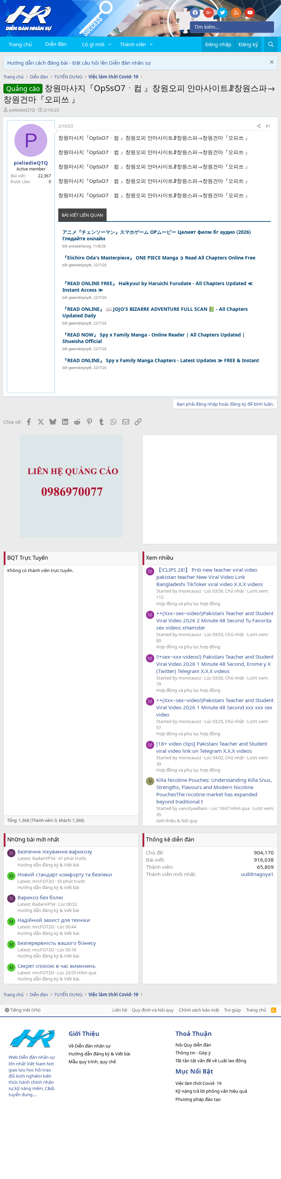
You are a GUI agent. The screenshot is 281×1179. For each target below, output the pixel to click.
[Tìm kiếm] (271, 44)
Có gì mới (93, 44)
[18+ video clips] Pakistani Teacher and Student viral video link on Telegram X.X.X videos (211, 747)
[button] (110, 44)
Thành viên (133, 44)
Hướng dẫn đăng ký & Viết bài (48, 865)
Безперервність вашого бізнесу (56, 942)
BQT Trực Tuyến (27, 557)
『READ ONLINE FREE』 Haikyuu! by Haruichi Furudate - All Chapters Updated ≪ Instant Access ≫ (157, 286)
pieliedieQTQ (22, 110)
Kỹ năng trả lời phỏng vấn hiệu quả (211, 1091)
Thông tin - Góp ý (193, 1053)
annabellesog (80, 246)
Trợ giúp (232, 1010)
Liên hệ (119, 1010)
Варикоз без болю (40, 897)
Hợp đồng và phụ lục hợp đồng (188, 603)
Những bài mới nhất (33, 839)
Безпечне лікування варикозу (54, 851)
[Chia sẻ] (258, 126)
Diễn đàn (55, 43)
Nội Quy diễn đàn (193, 1045)
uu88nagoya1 (257, 874)
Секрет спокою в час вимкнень (56, 965)
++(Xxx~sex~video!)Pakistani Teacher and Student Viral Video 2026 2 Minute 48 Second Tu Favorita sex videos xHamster (214, 620)
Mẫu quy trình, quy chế (92, 1061)
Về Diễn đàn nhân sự (90, 1046)
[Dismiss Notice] (271, 62)
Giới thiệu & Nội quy (176, 820)
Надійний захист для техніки (53, 919)
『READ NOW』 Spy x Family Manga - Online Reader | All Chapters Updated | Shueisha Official (153, 338)
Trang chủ (20, 44)
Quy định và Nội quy (153, 1010)
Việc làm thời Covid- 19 (198, 1083)
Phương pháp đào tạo (198, 1099)
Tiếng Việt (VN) (24, 1010)
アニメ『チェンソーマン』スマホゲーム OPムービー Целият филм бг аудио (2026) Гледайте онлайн (156, 235)
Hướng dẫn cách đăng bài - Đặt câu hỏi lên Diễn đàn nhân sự (79, 62)
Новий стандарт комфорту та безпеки (64, 874)
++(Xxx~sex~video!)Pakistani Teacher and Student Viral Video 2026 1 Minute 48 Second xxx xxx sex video (214, 707)
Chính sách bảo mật (199, 1010)
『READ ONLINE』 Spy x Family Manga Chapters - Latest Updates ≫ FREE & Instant (160, 360)
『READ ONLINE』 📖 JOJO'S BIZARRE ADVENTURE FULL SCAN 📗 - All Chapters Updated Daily (155, 312)
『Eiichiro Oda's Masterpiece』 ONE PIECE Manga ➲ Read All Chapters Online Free (158, 257)
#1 (268, 126)
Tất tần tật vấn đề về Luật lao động (210, 1060)
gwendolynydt (80, 265)
